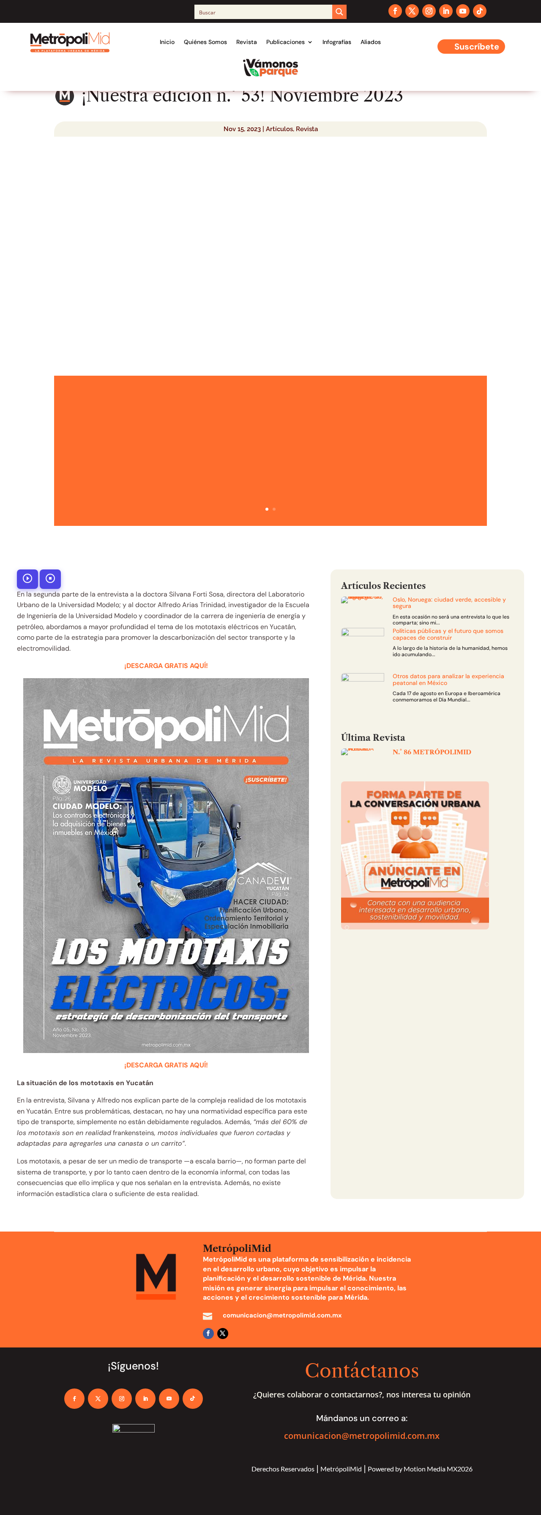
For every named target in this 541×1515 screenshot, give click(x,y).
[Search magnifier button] (339, 12)
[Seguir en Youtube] (463, 11)
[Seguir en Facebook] (395, 11)
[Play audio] (27, 579)
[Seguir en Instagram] (429, 11)
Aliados (371, 42)
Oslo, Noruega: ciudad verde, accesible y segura (449, 603)
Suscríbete (476, 46)
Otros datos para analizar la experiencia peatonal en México (448, 679)
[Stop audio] (50, 579)
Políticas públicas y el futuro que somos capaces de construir (448, 634)
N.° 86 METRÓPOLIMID (432, 752)
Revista (246, 42)
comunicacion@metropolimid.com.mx (362, 1435)
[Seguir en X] (412, 11)
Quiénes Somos (205, 42)
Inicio (167, 42)
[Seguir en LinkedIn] (446, 11)
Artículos (279, 129)
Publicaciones (285, 42)
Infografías (336, 42)
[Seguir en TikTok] (479, 11)
